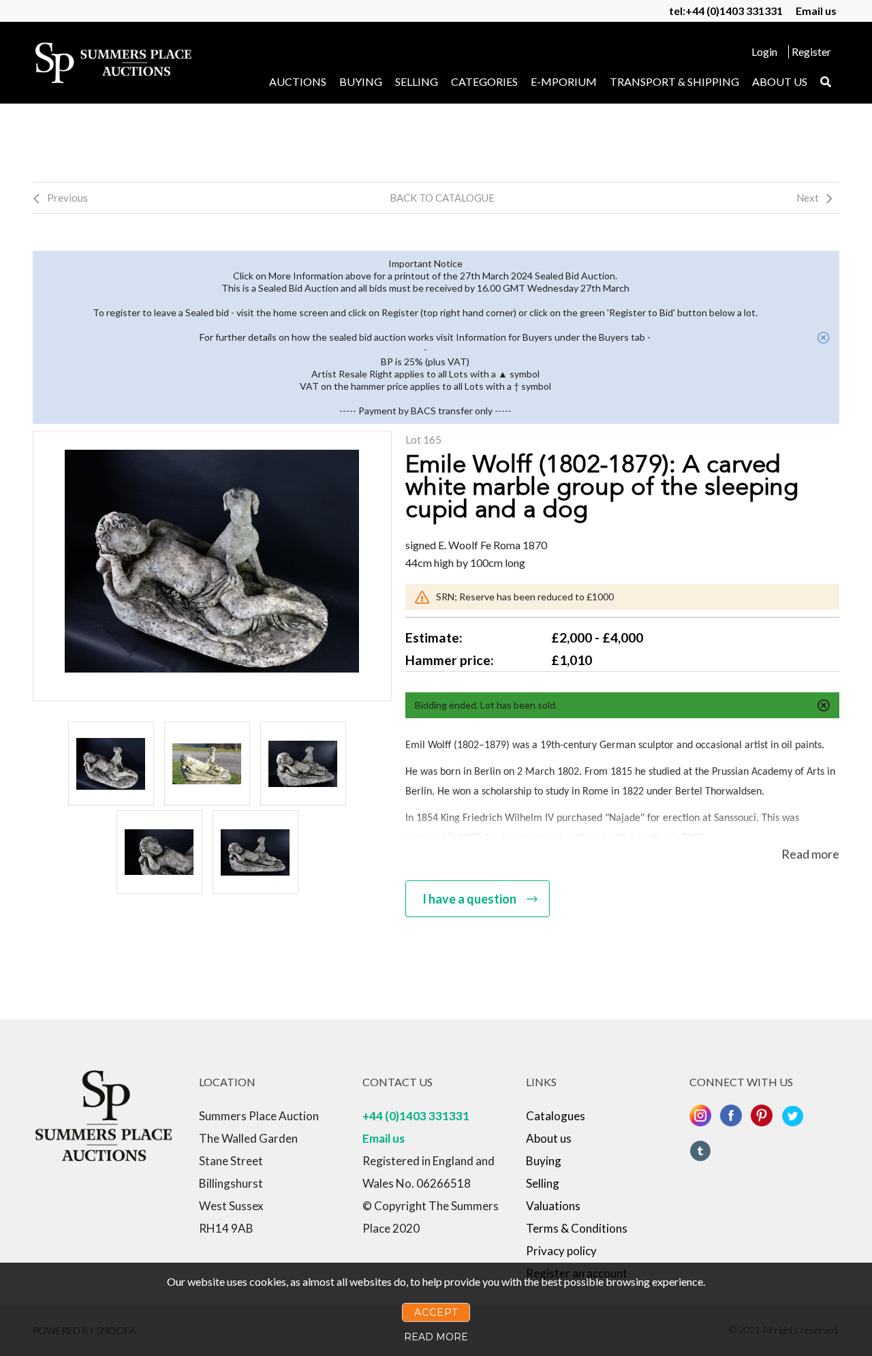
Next (807, 197)
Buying (360, 81)
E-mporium (564, 81)
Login (764, 51)
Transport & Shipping (674, 81)
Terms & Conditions (576, 1228)
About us (779, 81)
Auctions (297, 81)
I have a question (469, 898)
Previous (67, 197)
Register (811, 51)
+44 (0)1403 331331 (415, 1116)
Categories (484, 81)
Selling (416, 81)
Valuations (553, 1206)
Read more (810, 853)
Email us (816, 10)
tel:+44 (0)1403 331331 (726, 10)
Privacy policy (561, 1251)
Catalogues (555, 1116)
